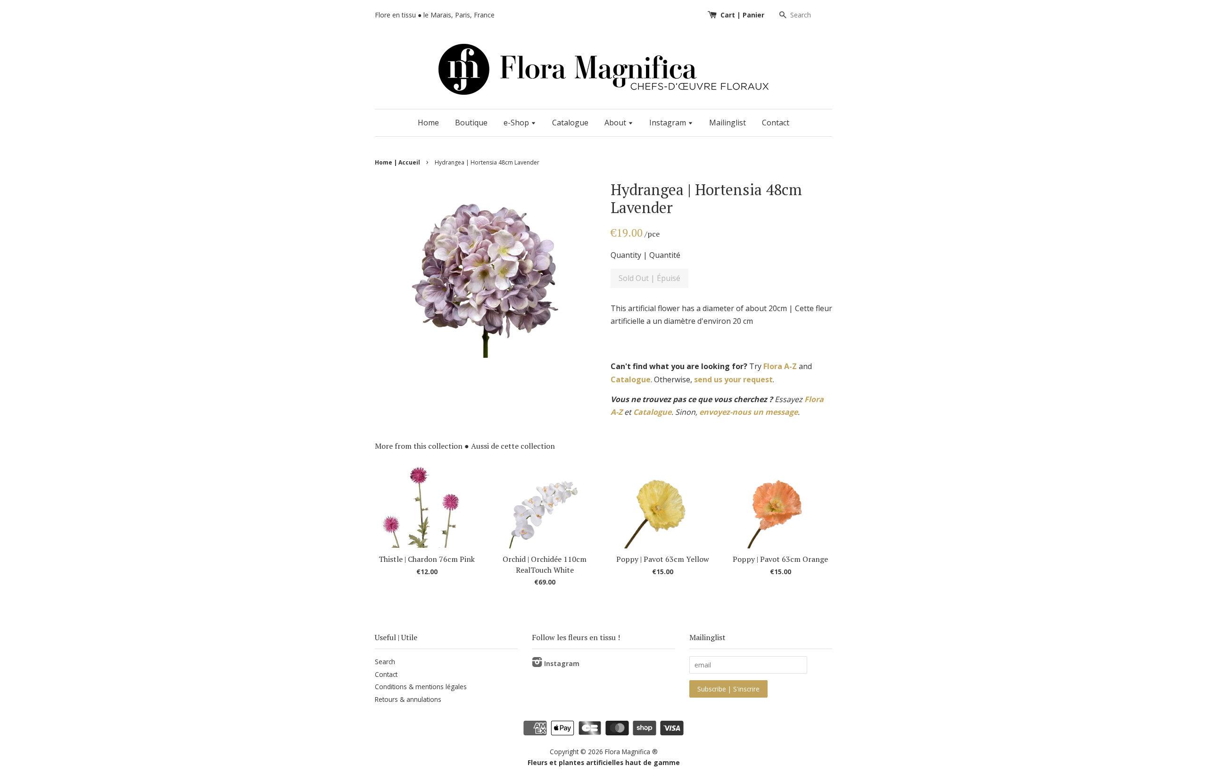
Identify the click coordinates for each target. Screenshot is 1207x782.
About (616, 122)
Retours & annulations (408, 699)
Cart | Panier (742, 14)
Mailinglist (727, 122)
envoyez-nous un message (748, 412)
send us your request (733, 379)
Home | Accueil (397, 162)
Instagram (668, 122)
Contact (775, 122)
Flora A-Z (780, 366)
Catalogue (570, 122)
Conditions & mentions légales (421, 686)
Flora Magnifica (627, 751)
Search (385, 661)
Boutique (471, 122)
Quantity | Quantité (645, 255)
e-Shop (517, 122)
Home (428, 122)
